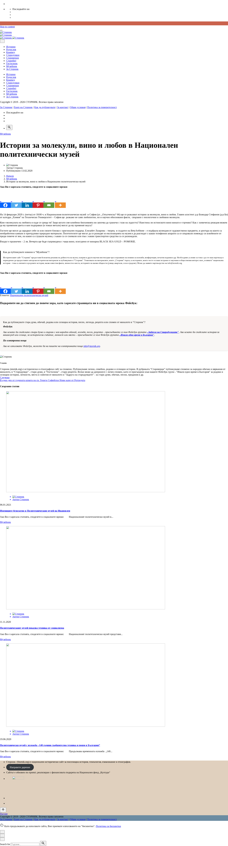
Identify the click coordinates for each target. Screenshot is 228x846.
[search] (43, 843)
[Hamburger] (1, 30)
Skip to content (7, 26)
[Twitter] (16, 202)
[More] (60, 202)
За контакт (62, 107)
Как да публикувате (44, 107)
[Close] (2, 41)
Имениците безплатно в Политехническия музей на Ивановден (35, 510)
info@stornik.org (91, 346)
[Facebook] (5, 202)
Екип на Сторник (23, 107)
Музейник (5, 134)
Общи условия (77, 107)
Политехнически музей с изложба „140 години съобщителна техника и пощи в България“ (50, 745)
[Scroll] (3, 809)
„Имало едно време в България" (136, 335)
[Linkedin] (27, 202)
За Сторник (6, 107)
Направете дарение (20, 767)
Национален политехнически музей (29, 295)
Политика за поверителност (102, 107)
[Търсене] (9, 127)
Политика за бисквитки (108, 826)
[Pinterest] (38, 202)
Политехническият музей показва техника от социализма (32, 628)
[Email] (48, 202)
